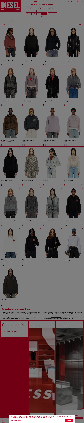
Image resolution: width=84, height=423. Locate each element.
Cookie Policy (49, 417)
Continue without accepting (16, 420)
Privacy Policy (42, 417)
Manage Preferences (32, 417)
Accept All (69, 420)
